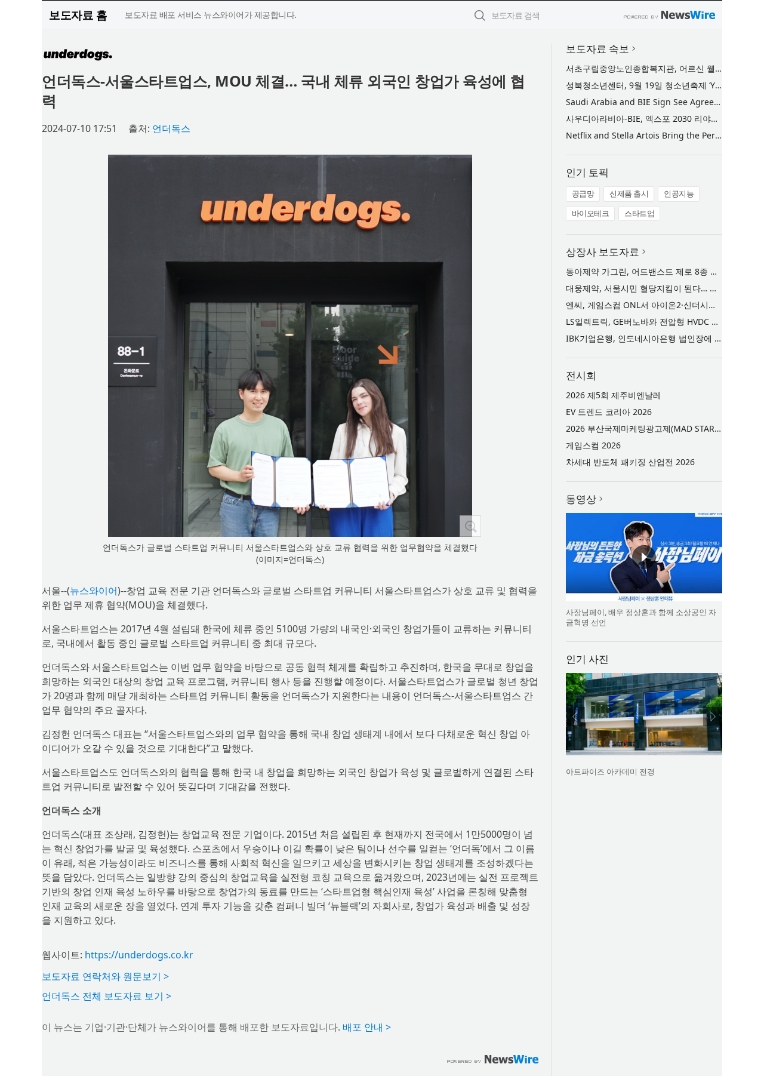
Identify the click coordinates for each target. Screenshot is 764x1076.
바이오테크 (590, 213)
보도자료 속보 (597, 49)
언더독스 (171, 128)
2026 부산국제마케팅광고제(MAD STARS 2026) (654, 428)
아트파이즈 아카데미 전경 (610, 771)
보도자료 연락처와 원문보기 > (105, 976)
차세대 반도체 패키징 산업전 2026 (630, 462)
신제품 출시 (628, 193)
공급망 (583, 193)
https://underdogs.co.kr (139, 954)
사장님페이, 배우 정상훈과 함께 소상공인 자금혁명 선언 (641, 617)
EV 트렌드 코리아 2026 (609, 411)
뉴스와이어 (94, 590)
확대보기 (470, 526)
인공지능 (679, 193)
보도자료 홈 (78, 14)
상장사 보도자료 (602, 252)
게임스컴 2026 (593, 445)
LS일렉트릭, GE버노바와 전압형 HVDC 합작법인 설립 (665, 321)
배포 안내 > (367, 1027)
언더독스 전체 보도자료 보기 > (106, 996)
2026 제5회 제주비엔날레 (613, 395)
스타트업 (639, 213)
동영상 (581, 499)
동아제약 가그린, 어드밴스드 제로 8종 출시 (646, 271)
